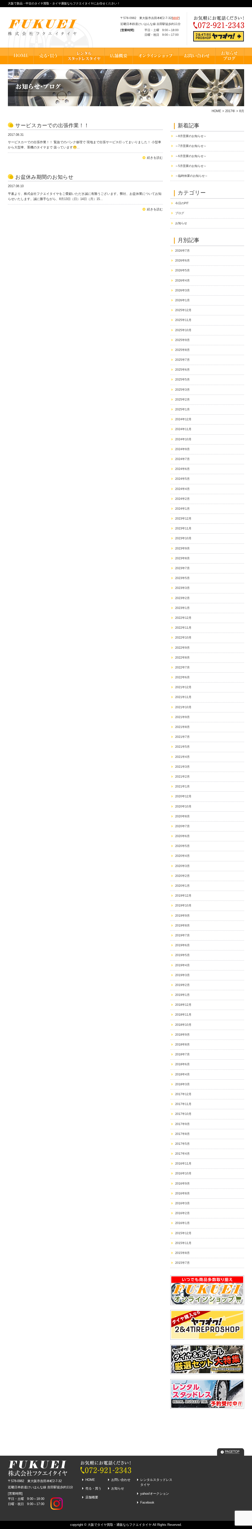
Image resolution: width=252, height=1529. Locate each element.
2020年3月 (182, 866)
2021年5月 (182, 746)
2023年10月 (183, 538)
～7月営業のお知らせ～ (190, 146)
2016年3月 (182, 1203)
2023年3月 (182, 588)
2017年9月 (182, 1124)
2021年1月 (182, 786)
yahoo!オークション (154, 1493)
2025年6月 (182, 369)
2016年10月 (183, 1173)
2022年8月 (182, 657)
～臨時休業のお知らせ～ (191, 176)
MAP (176, 18)
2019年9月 (182, 915)
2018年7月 (182, 1054)
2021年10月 (183, 707)
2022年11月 (183, 627)
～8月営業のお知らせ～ (190, 136)
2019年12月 (183, 895)
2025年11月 (183, 320)
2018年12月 (183, 1004)
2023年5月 (182, 578)
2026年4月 (182, 280)
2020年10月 (183, 806)
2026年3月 (182, 290)
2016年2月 (182, 1213)
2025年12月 (183, 310)
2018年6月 (182, 1064)
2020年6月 (182, 836)
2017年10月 (183, 1114)
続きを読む (155, 158)
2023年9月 (182, 548)
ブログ (179, 213)
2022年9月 (182, 647)
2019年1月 (182, 995)
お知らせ (181, 223)
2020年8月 (182, 816)
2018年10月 (183, 1024)
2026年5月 (182, 270)
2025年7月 (182, 360)
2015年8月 (182, 1253)
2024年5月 (182, 479)
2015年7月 (182, 1263)
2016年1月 (182, 1223)
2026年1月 (182, 300)
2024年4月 (182, 489)
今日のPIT (182, 203)
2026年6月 (182, 260)
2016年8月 (182, 1193)
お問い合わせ (120, 1480)
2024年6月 (182, 469)
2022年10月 (183, 637)
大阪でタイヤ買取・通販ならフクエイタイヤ (120, 1525)
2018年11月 (183, 1014)
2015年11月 (183, 1243)
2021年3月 (182, 766)
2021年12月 (183, 687)
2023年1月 (182, 608)
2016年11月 (183, 1163)
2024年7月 (182, 459)
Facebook (147, 1502)
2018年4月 (182, 1074)
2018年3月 (182, 1084)
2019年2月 (182, 985)
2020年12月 (183, 796)
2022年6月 (182, 677)
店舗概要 (91, 1497)
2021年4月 (182, 757)
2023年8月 (182, 558)
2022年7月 (182, 667)
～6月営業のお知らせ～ (190, 156)
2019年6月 (182, 945)
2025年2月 (182, 399)
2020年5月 (182, 846)
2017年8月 (182, 1134)
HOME (216, 111)
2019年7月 (182, 935)
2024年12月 (183, 419)
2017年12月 (183, 1094)
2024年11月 (183, 429)
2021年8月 (182, 727)
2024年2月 (182, 499)
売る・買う (93, 1488)
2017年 (230, 111)
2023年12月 (183, 518)
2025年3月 (182, 389)
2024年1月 (182, 508)
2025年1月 (182, 409)
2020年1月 (182, 885)
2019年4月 (182, 965)
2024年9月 (182, 449)
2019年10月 (183, 905)
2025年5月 (182, 379)
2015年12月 (183, 1233)
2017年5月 (182, 1144)
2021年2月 (182, 776)
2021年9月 (182, 717)
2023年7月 (182, 568)
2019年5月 (182, 955)
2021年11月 (183, 697)
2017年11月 (183, 1104)
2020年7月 (182, 826)
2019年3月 (182, 975)
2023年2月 (182, 598)
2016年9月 (182, 1183)
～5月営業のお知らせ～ (190, 166)
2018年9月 (182, 1034)
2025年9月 (182, 340)
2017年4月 (182, 1153)
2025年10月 (183, 330)
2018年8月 (182, 1044)
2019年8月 (182, 925)
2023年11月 (183, 528)
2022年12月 (183, 618)
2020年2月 (182, 876)
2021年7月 (182, 737)
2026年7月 (182, 250)
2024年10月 (183, 439)
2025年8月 (182, 350)
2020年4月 (182, 856)
